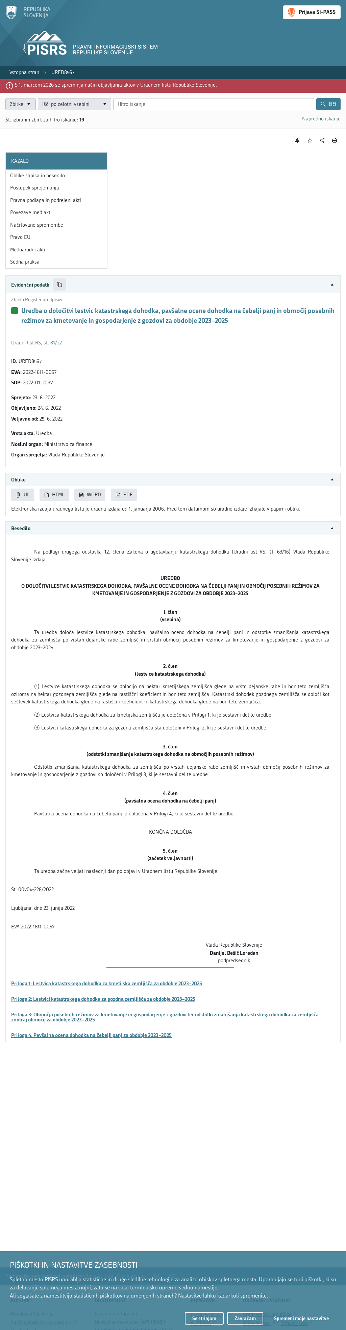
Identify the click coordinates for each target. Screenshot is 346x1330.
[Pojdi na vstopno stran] (27, 18)
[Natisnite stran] (334, 140)
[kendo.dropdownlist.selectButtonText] (105, 104)
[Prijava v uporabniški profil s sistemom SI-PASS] (312, 12)
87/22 (56, 343)
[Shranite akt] (310, 140)
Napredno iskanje (321, 119)
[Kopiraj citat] (59, 284)
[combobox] (74, 104)
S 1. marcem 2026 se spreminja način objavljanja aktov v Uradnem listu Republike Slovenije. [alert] (116, 85)
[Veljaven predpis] (14, 310)
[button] (173, 285)
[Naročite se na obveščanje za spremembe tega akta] (297, 140)
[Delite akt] (322, 140)
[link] (24, 72)
